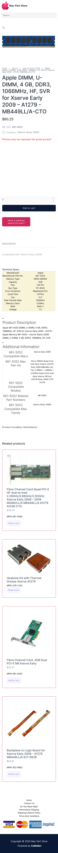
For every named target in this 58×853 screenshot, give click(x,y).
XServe (15, 68)
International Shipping (29, 809)
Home (4, 68)
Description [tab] (9, 243)
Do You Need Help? (29, 806)
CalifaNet (36, 845)
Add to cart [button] (13, 523)
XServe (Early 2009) (31, 68)
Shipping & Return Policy (29, 813)
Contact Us (29, 803)
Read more (13, 590)
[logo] (14, 5)
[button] (3, 27)
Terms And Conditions (29, 816)
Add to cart (29, 208)
